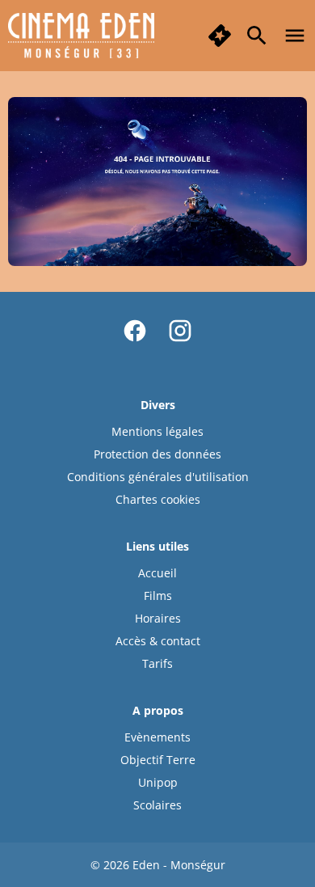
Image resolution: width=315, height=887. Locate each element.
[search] (257, 36)
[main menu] (295, 35)
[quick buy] (219, 35)
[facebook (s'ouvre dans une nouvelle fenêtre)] (135, 331)
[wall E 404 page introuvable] (157, 181)
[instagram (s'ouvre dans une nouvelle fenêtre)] (180, 331)
